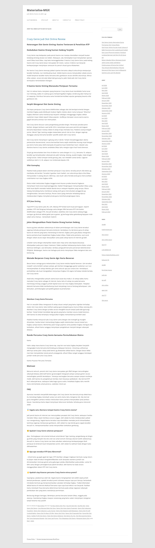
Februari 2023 (106, 189)
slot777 (104, 295)
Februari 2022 (106, 212)
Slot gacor (105, 300)
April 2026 (105, 93)
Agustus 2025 (106, 113)
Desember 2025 (106, 103)
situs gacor (105, 235)
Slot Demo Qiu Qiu (69, 516)
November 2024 (107, 136)
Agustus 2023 (106, 174)
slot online (105, 285)
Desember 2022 (106, 194)
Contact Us (67, 20)
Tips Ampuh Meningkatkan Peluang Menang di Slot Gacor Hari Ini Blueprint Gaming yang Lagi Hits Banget (114, 70)
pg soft (104, 280)
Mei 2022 (104, 204)
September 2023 (107, 171)
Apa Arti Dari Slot (71, 506)
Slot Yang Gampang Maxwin (35, 518)
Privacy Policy (79, 20)
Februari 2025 (106, 128)
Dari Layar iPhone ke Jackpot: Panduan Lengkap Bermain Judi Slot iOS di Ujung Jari (114, 55)
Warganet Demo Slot (82, 518)
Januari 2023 (105, 192)
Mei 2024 (104, 151)
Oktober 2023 (106, 169)
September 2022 (107, 202)
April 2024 (105, 154)
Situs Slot (44, 20)
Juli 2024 (104, 146)
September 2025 (107, 111)
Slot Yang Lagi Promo (51, 518)
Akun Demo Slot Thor (59, 506)
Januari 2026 (105, 101)
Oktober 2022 (106, 199)
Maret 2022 (105, 209)
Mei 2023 (104, 181)
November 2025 (107, 106)
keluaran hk (105, 260)
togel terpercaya (107, 230)
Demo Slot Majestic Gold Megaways (67, 511)
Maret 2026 (105, 95)
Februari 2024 (106, 159)
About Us (55, 20)
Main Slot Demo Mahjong (55, 516)
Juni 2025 (104, 118)
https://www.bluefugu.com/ (110, 255)
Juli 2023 (104, 176)
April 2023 (105, 184)
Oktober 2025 (106, 108)
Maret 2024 (105, 156)
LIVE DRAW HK (106, 250)
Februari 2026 (106, 98)
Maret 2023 (105, 187)
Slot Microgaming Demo (83, 516)
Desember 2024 (106, 133)
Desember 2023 (106, 164)
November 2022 (107, 197)
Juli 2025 (104, 116)
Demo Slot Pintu (60, 513)
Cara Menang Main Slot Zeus (47, 508)
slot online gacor (107, 240)
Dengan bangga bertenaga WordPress (48, 539)
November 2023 (107, 166)
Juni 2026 (104, 88)
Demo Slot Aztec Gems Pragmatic (66, 508)
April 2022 (105, 207)
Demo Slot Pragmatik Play (73, 513)
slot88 (104, 224)
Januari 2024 (105, 161)
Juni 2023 (104, 179)
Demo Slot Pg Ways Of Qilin (45, 513)
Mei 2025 (104, 121)
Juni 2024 (104, 149)
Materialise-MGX (38, 10)
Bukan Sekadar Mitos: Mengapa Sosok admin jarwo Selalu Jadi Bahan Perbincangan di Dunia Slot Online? (114, 62)
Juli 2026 (104, 85)
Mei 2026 (104, 90)
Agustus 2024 (106, 144)
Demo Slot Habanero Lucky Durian (44, 511)
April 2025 (105, 123)
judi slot (104, 275)
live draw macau (107, 270)
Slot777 (104, 245)
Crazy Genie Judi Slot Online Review (46, 39)
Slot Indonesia (32, 20)
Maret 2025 (105, 126)
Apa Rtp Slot (81, 506)
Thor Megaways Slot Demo (67, 518)
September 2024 (107, 141)
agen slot (104, 290)
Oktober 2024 (106, 138)
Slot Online (41, 506)
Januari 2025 (105, 131)
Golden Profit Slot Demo (39, 516)
